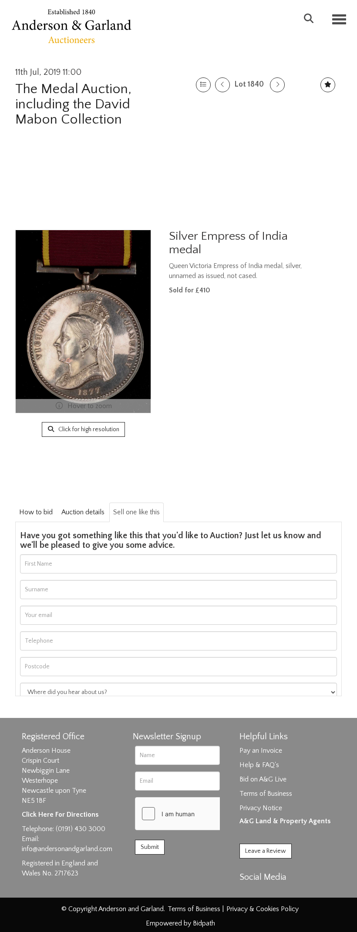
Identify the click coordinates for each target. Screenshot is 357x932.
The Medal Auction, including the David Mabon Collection (73, 104)
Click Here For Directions (60, 814)
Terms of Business (265, 794)
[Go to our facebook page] (247, 892)
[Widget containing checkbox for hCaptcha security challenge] (200, 813)
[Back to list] (203, 84)
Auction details (82, 512)
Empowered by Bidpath (180, 923)
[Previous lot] (222, 84)
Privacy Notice (260, 808)
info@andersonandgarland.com (67, 849)
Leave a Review (265, 851)
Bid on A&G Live (262, 779)
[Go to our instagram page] (284, 892)
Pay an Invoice (260, 750)
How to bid (36, 512)
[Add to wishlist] (327, 84)
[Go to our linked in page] (266, 892)
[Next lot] (277, 84)
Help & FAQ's (259, 765)
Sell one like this (136, 512)
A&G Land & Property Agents (284, 821)
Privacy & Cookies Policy (262, 909)
